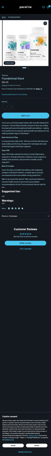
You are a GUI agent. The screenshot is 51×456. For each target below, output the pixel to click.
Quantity (4, 101)
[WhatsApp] (19, 208)
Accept (13, 445)
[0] (47, 7)
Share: (4, 208)
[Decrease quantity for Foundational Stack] (4, 106)
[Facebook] (9, 208)
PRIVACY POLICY (34, 435)
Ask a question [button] (25, 249)
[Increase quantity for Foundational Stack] (12, 106)
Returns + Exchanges (9, 216)
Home (4, 17)
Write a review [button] (25, 243)
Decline (36, 445)
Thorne (5, 75)
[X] (12, 208)
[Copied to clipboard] (22, 208)
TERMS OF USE (9, 439)
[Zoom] (45, 23)
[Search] (44, 7)
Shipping (4, 85)
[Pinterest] (15, 208)
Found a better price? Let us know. (14, 94)
